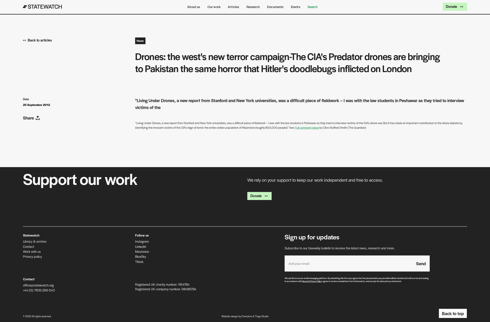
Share (28, 118)
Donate (451, 6)
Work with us (32, 251)
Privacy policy (32, 256)
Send (421, 263)
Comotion (247, 316)
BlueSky (140, 256)
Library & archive (34, 241)
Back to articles (40, 40)
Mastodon (142, 251)
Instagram (142, 241)
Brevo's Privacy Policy (312, 281)
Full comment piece (307, 127)
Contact (28, 246)
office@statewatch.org (38, 285)
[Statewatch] (42, 7)
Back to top (453, 313)
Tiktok (139, 261)
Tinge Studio (262, 316)
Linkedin (140, 246)
